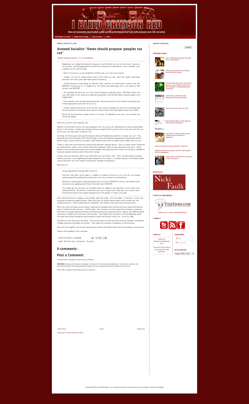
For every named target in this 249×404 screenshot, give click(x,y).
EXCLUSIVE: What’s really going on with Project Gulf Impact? (178, 122)
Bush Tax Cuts (70, 241)
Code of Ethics (97, 37)
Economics (81, 241)
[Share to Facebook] (106, 238)
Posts (180, 239)
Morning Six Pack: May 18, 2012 (177, 108)
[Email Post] (92, 238)
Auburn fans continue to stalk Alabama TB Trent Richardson (176, 96)
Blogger (161, 387)
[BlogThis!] (100, 238)
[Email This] (97, 238)
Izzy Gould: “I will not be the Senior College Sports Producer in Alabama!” (178, 135)
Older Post (141, 329)
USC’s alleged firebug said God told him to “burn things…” (178, 59)
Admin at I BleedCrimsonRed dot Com (162, 241)
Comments (182, 243)
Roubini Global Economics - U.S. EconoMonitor (75, 58)
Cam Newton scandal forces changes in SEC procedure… (179, 157)
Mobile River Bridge (81, 37)
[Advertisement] (101, 356)
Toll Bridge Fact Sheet (63, 37)
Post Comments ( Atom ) (75, 333)
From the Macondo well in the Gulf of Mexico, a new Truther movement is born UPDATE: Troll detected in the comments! (178, 86)
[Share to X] (103, 238)
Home (108, 37)
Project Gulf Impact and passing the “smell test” (171, 146)
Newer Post (62, 329)
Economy (90, 241)
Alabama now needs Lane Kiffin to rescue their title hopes (178, 71)
